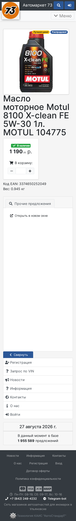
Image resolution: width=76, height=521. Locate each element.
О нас (18, 463)
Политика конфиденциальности (38, 478)
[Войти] (69, 5)
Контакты (59, 455)
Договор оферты (38, 471)
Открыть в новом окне (31, 215)
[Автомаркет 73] (10, 10)
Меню (65, 15)
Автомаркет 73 (37, 5)
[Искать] (59, 5)
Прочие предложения (32, 204)
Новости (13, 455)
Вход (58, 463)
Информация (35, 455)
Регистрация (38, 463)
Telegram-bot (56, 498)
